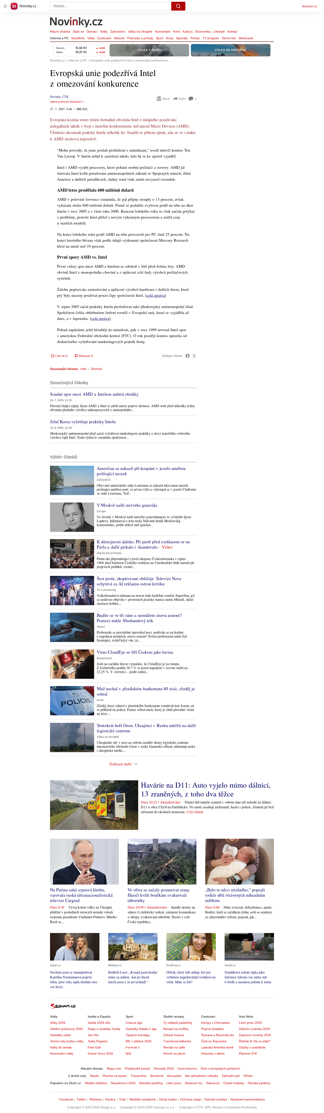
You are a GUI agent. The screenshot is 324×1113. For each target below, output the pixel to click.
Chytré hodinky (233, 1083)
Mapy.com (114, 1068)
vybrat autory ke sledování (65, 101)
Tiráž (122, 1099)
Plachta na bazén (115, 1076)
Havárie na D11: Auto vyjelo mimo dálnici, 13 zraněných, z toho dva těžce (206, 789)
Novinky (55, 97)
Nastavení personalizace (248, 1099)
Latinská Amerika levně (217, 1047)
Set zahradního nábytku (201, 1076)
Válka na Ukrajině (140, 31)
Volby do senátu (61, 1047)
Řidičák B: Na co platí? (254, 1041)
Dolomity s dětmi (212, 1053)
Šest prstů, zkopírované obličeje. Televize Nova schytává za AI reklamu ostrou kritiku (139, 581)
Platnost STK (248, 1053)
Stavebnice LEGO (123, 1083)
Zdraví (101, 626)
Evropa (101, 511)
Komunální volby (61, 1053)
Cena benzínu (187, 1068)
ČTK (65, 97)
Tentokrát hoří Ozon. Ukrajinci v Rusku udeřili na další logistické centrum (146, 728)
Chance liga (134, 1022)
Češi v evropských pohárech (220, 1068)
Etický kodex (168, 1099)
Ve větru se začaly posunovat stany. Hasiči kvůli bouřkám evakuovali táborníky (159, 895)
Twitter (81, 1099)
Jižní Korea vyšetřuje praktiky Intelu (83, 422)
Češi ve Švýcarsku (214, 1041)
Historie (119, 38)
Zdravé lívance (173, 1035)
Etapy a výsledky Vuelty (104, 1029)
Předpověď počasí (137, 1068)
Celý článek (195, 811)
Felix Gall (94, 1047)
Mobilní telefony (96, 1083)
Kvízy (169, 38)
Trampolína (138, 1076)
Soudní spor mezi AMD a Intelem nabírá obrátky (94, 394)
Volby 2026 (57, 1022)
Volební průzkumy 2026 (66, 1029)
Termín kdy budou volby (66, 1041)
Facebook (66, 1099)
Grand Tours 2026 (100, 1053)
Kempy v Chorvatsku (215, 1022)
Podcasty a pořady (140, 38)
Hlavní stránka (60, 31)
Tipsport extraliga (138, 1035)
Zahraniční (117, 31)
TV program (211, 38)
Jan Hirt (93, 1035)
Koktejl (232, 31)
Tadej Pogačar (98, 1041)
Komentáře (162, 31)
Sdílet (182, 98)
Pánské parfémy (259, 1083)
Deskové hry (193, 1083)
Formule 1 (133, 1047)
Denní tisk (229, 38)
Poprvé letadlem (212, 1029)
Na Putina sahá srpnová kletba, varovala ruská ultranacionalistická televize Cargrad (81, 895)
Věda (91, 38)
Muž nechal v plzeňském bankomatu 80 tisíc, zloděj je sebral (146, 691)
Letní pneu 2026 (250, 1022)
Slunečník (157, 1076)
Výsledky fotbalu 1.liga (141, 1029)
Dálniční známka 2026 (254, 1029)
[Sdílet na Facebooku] (187, 356)
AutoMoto (78, 38)
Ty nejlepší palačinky (177, 1022)
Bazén (94, 1076)
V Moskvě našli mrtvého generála (127, 505)
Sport (159, 38)
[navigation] (5, 6)
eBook (166, 98)
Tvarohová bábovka (177, 1041)
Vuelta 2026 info (99, 1022)
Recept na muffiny (176, 1029)
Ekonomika (203, 31)
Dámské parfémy (151, 1083)
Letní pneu (173, 1083)
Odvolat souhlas (216, 1099)
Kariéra (110, 1099)
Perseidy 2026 (164, 1068)
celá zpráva (156, 295)
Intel (83, 369)
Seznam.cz (309, 6)
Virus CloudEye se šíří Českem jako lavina (135, 652)
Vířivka (248, 1076)
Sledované (245, 38)
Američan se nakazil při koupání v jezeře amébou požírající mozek (141, 471)
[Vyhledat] (178, 6)
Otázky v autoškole (252, 1047)
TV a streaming (106, 590)
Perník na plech (174, 1053)
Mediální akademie (142, 1099)
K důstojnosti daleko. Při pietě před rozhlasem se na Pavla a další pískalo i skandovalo (143, 544)
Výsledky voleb (60, 1035)
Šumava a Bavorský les (217, 1035)
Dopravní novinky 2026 (255, 1035)
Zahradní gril (231, 1076)
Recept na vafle (174, 1047)
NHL (129, 1053)
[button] (72, 480)
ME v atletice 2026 (138, 1041)
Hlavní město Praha (109, 553)
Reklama (95, 1099)
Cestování (104, 38)
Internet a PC (59, 38)
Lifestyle (219, 31)
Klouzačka (174, 1076)
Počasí (195, 38)
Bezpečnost (104, 658)
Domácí (92, 31)
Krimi (176, 31)
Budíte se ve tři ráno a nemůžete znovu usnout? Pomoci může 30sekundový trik (139, 617)
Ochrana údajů (190, 1099)
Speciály (182, 38)
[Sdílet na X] (194, 356)
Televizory (213, 1083)
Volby (104, 31)
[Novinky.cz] (76, 23)
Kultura (188, 31)
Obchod (96, 369)
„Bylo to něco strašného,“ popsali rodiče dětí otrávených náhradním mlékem (235, 895)
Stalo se (78, 31)
